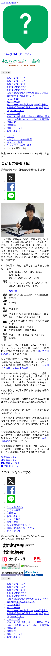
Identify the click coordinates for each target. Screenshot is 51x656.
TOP (3, 2)
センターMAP (14, 104)
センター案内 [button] (13, 101)
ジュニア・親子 (15, 142)
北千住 (44, 104)
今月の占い (22, 119)
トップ (10, 136)
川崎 (35, 107)
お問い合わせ (13, 131)
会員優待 (11, 96)
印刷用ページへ (11, 466)
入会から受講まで (32, 93)
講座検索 (11, 122)
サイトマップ (13, 531)
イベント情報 (13, 116)
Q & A (45, 93)
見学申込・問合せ (13, 463)
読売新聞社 (12, 522)
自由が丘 (14, 110)
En (7, 2)
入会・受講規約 (15, 93)
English (12, 2)
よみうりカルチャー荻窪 (19, 139)
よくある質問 (13, 98)
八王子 (10, 107)
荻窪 (23, 104)
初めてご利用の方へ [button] (17, 87)
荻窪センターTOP (16, 81)
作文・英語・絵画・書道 (19, 145)
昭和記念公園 (21, 107)
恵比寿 (29, 104)
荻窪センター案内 (16, 84)
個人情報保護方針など (18, 525)
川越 (21, 110)
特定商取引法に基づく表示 (20, 528)
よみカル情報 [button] (13, 113)
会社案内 (11, 513)
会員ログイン (24, 54)
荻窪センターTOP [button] (16, 78)
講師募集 (11, 125)
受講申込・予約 (9, 457)
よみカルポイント (25, 96)
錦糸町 (37, 104)
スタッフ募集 (13, 519)
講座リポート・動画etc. (32, 116)
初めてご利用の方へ (17, 90)
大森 (30, 107)
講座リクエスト (15, 128)
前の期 (14, 291)
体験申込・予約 (9, 460)
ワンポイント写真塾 (38, 119)
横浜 (41, 107)
